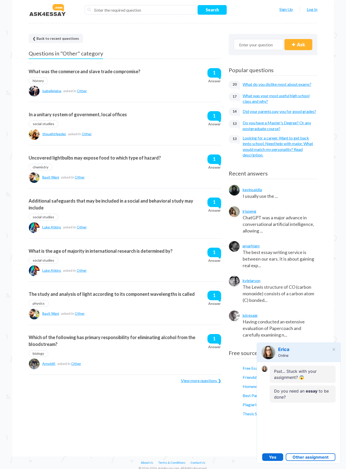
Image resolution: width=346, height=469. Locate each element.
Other (82, 91)
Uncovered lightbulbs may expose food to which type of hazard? (95, 158)
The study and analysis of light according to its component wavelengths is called (112, 294)
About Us (147, 462)
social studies (43, 124)
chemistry (40, 167)
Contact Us (197, 462)
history (38, 81)
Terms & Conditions (171, 462)
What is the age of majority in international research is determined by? (100, 251)
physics (39, 303)
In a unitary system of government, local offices (78, 114)
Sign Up (286, 9)
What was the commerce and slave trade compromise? (84, 71)
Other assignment (311, 457)
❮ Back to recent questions (56, 38)
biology (38, 353)
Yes (272, 457)
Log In (312, 9)
